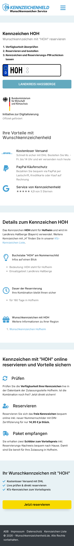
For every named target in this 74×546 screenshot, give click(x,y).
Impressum (17, 531)
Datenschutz (34, 531)
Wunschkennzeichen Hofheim (27, 329)
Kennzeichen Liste (55, 531)
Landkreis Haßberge (37, 84)
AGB (6, 531)
